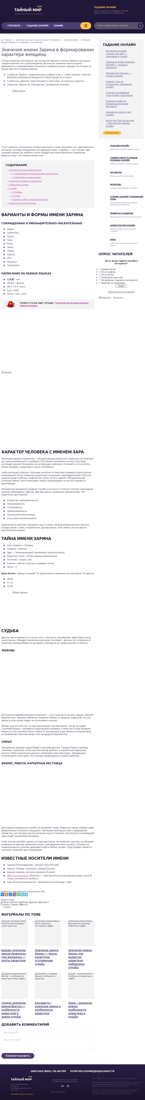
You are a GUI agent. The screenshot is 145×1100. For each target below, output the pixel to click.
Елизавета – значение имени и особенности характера (48, 1008)
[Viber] (14, 894)
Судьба (12, 188)
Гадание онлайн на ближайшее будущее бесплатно (117, 104)
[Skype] (22, 894)
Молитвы (115, 184)
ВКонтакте (62, 1086)
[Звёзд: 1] (5, 902)
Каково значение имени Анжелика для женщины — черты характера (13, 955)
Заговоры (116, 172)
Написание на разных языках (26, 177)
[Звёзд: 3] (25, 902)
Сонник (58, 25)
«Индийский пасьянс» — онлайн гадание (118, 74)
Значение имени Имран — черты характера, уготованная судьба (46, 957)
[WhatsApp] (18, 894)
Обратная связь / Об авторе (48, 1071)
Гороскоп (14, 25)
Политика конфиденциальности (92, 1071)
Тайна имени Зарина (18, 185)
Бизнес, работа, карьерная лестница (29, 199)
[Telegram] (26, 894)
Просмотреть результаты (121, 292)
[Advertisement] (42, 340)
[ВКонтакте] (2, 894)
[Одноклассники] (6, 894)
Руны (113, 239)
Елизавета (24, 875)
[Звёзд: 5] (44, 902)
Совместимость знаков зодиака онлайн (124, 159)
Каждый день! (108, 269)
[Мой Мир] (10, 894)
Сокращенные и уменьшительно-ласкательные (34, 174)
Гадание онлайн (105, 7)
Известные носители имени (22, 203)
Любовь (16, 192)
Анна (15, 875)
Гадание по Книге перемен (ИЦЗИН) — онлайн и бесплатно (120, 65)
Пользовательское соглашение (22, 1094)
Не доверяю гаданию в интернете (119, 280)
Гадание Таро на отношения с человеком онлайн (119, 84)
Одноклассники (68, 1086)
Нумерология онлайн (122, 225)
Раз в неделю (108, 272)
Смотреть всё (112, 133)
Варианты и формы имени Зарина (24, 170)
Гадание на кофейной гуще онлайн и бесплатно (119, 94)
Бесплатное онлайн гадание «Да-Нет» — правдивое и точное (116, 54)
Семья (15, 196)
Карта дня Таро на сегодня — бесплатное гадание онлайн (120, 123)
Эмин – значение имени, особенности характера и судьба (80, 1009)
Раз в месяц (107, 274)
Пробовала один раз (112, 277)
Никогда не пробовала (113, 283)
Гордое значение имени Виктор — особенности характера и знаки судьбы (13, 1009)
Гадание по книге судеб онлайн (118, 113)
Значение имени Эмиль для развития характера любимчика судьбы (80, 958)
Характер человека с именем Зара (25, 181)
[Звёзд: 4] (34, 902)
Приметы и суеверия (121, 213)
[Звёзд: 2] (15, 902)
